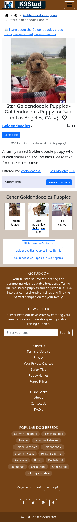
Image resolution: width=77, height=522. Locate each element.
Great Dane (38, 466)
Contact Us (38, 403)
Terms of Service (38, 351)
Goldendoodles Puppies (40, 15)
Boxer (37, 460)
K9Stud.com (48, 517)
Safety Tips (38, 369)
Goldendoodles (16, 125)
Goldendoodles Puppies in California (38, 250)
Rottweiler (20, 460)
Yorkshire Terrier (51, 453)
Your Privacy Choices (38, 363)
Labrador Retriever (46, 440)
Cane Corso (59, 466)
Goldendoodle (53, 447)
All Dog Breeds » (38, 473)
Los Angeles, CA (62, 171)
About (38, 397)
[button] (64, 117)
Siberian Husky (24, 453)
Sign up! (52, 487)
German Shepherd (25, 434)
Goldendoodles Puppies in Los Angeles (38, 258)
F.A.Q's (38, 409)
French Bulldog (53, 434)
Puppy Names (38, 375)
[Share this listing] (56, 118)
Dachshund (55, 460)
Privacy (38, 357)
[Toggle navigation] (69, 5)
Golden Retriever (26, 447)
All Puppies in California (39, 243)
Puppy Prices (38, 381)
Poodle (23, 440)
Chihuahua (17, 466)
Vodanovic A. (31, 171)
